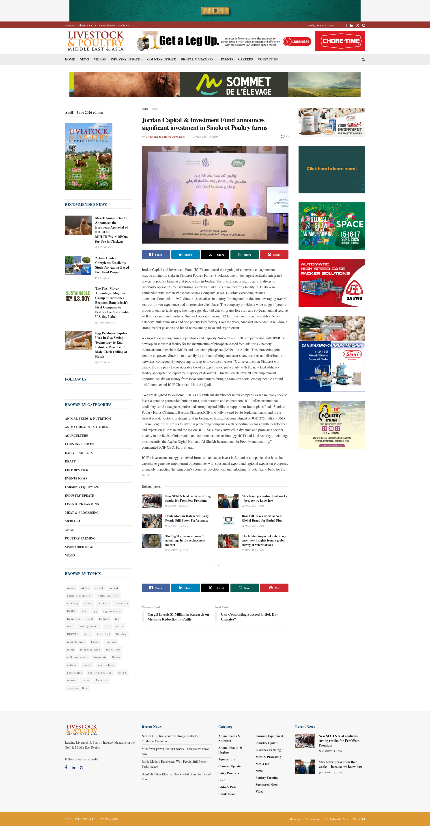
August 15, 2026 (254, 550)
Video (70, 555)
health (119, 626)
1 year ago (104, 247)
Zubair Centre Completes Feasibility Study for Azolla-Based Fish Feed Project (112, 264)
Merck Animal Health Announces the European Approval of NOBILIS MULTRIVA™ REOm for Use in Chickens (111, 229)
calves (88, 603)
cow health (121, 603)
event (89, 618)
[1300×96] (215, 10)
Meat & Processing (82, 512)
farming (104, 618)
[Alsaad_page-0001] (332, 424)
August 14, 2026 (177, 550)
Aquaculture (76, 435)
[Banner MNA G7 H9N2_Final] (332, 169)
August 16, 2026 (254, 525)
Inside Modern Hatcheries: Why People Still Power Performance (187, 518)
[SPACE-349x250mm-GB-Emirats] (332, 226)
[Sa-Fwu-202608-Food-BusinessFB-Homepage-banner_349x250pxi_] (332, 282)
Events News (76, 478)
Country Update (161, 59)
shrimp (122, 672)
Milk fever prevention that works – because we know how (264, 498)
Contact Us (268, 59)
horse (87, 634)
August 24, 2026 (177, 505)
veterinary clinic (77, 688)
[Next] (219, 565)
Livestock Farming (82, 504)
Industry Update (125, 59)
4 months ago (106, 322)
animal (114, 587)
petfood (72, 664)
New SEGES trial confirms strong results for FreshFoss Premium (188, 498)
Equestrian (73, 618)
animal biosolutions (79, 595)
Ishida (95, 641)
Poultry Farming (80, 538)
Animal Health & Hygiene (87, 427)
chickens (103, 603)
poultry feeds (106, 664)
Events (227, 59)
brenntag (72, 603)
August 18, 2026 (177, 525)
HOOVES (72, 634)
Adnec (71, 587)
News (84, 59)
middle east (113, 649)
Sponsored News (79, 546)
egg (95, 611)
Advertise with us (86, 25)
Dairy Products (79, 452)
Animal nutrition (108, 595)
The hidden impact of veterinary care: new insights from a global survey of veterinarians (264, 540)
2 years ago (200, 137)
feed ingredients (89, 626)
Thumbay (101, 680)
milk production (77, 657)
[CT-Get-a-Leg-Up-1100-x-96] (249, 40)
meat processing (90, 649)
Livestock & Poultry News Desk (165, 136)
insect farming (76, 641)
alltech (99, 587)
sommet (72, 680)
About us (70, 25)
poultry (87, 664)
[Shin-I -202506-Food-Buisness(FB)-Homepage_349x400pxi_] (332, 353)
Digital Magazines (197, 59)
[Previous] (211, 565)
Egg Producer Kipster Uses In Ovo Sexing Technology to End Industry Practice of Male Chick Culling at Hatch (111, 344)
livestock (110, 641)
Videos (100, 59)
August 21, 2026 (254, 505)
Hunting (121, 634)
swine (86, 680)
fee (117, 618)
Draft (70, 461)
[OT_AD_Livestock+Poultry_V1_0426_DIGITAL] (332, 122)
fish (107, 626)
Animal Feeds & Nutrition (88, 418)
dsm (84, 611)
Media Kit (123, 25)
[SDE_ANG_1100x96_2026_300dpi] (215, 84)
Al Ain (85, 587)
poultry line (74, 672)
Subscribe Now (107, 25)
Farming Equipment (82, 486)
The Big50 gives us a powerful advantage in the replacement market (185, 540)
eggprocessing (112, 611)
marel (70, 649)
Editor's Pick (76, 469)
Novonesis (99, 657)
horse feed (103, 634)
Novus (116, 657)
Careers (245, 59)
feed (70, 626)
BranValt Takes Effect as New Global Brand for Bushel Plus (262, 518)
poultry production (100, 672)
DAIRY (71, 611)
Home (70, 59)
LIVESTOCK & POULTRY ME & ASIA (96, 819)
